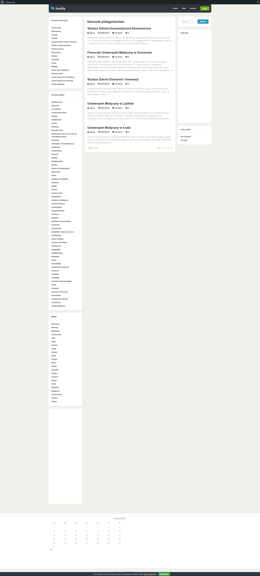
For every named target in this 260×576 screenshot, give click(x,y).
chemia (54, 123)
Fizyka (53, 63)
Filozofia (54, 38)
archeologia (56, 109)
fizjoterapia (55, 172)
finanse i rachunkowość (60, 168)
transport (55, 288)
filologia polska (57, 161)
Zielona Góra (56, 335)
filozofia (54, 165)
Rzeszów (54, 370)
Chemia (54, 35)
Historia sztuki (57, 74)
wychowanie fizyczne (59, 299)
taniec (53, 285)
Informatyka (56, 52)
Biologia (54, 67)
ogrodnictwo (56, 246)
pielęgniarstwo (57, 253)
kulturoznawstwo (57, 211)
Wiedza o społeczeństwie (61, 45)
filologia (54, 158)
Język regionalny (58, 84)
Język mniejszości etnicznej (62, 81)
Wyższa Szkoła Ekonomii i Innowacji (112, 79)
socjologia (55, 278)
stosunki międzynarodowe (61, 281)
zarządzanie (56, 302)
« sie (51, 550)
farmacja (54, 154)
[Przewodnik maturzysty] (58, 10)
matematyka (56, 228)
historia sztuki (56, 193)
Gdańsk (54, 398)
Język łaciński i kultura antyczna (64, 42)
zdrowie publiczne (58, 306)
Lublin (53, 349)
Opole (53, 356)
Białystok (55, 387)
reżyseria (55, 271)
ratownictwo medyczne (60, 267)
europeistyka (56, 151)
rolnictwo (54, 274)
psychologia (56, 264)
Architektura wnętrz (59, 113)
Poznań (54, 359)
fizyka (53, 175)
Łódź (53, 338)
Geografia (55, 59)
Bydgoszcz (55, 391)
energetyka (55, 147)
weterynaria (56, 295)
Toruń (53, 384)
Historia (54, 56)
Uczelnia (118, 33)
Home (175, 8)
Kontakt (193, 8)
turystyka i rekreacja (59, 292)
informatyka (56, 197)
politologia (55, 257)
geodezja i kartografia (59, 179)
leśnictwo (55, 214)
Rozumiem (164, 574)
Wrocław (54, 327)
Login (204, 8)
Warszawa (55, 324)
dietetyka (55, 127)
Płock (53, 363)
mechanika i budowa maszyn (62, 232)
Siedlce (54, 373)
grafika (54, 186)
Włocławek (55, 331)
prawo (53, 260)
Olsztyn (54, 352)
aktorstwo (55, 106)
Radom (54, 366)
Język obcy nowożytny (60, 70)
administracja (56, 102)
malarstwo (55, 225)
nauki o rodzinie (57, 239)
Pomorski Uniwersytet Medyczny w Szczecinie (119, 52)
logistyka (54, 218)
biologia (54, 116)
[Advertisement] (65, 457)
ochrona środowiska (59, 242)
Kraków (54, 345)
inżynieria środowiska (59, 200)
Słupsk (54, 380)
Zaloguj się (10, 2)
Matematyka (56, 31)
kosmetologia (56, 207)
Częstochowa (56, 394)
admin (92, 33)
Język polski (56, 28)
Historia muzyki (57, 49)
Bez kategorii (186, 137)
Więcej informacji (150, 574)
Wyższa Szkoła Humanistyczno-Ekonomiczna (119, 28)
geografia (55, 183)
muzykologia (56, 235)
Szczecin (54, 377)
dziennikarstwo (57, 130)
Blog (184, 8)
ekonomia (55, 140)
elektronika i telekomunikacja (62, 144)
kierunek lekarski (58, 204)
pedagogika (55, 249)
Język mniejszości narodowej (62, 77)
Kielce (53, 342)
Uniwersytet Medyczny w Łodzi (109, 127)
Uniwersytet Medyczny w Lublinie (110, 103)
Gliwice (54, 402)
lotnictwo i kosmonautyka (61, 221)
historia (54, 190)
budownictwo (56, 120)
